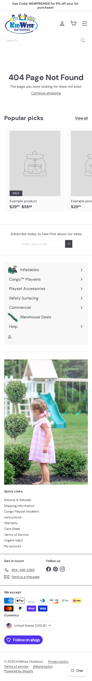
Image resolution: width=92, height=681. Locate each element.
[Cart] (73, 23)
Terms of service (16, 666)
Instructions (13, 517)
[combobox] (46, 40)
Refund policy (43, 666)
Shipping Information (19, 506)
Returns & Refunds (17, 500)
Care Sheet (12, 529)
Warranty (11, 523)
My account (12, 546)
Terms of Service (16, 535)
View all (81, 118)
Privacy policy (58, 661)
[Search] (83, 40)
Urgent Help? (13, 540)
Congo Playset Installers (21, 511)
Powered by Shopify (18, 671)
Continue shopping (46, 93)
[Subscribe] (68, 244)
